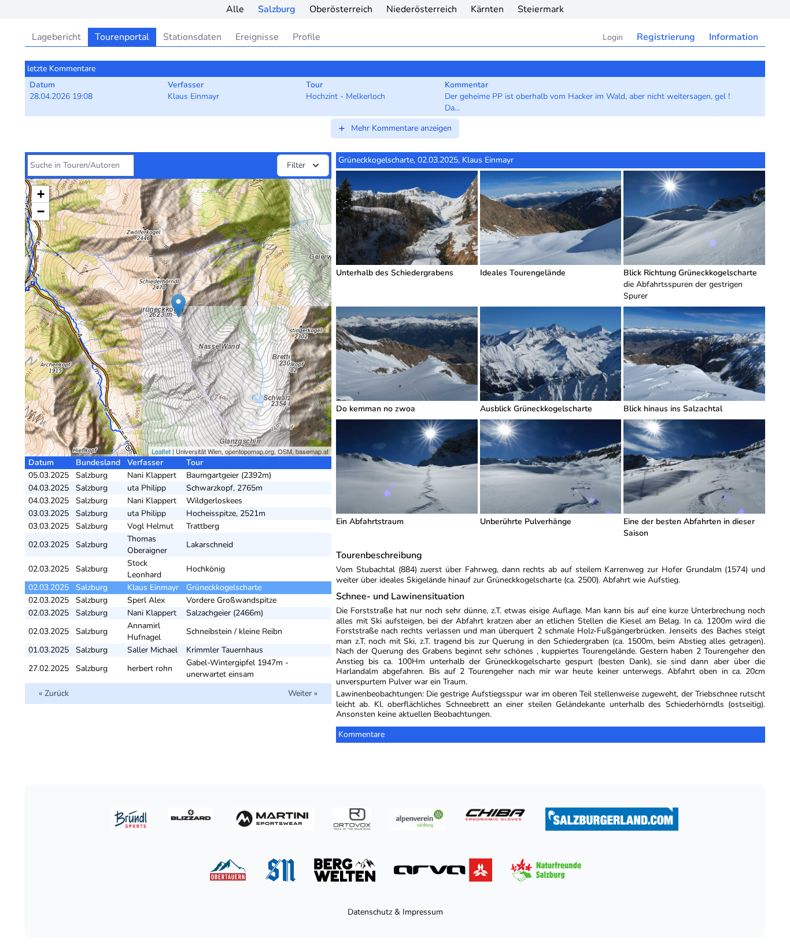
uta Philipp (146, 487)
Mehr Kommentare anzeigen (401, 128)
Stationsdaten (192, 37)
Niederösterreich (421, 9)
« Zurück (54, 693)
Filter (296, 165)
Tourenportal (122, 37)
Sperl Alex (146, 600)
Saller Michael (152, 649)
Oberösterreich (340, 9)
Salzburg (277, 9)
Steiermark (541, 9)
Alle (235, 9)
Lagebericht (56, 37)
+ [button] (41, 194)
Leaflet (161, 451)
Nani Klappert (151, 475)
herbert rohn (149, 668)
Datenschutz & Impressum (395, 911)
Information (733, 37)
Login (613, 37)
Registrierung (666, 37)
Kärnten (487, 9)
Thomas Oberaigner (147, 544)
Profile (306, 37)
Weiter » (303, 693)
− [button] (41, 211)
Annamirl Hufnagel (144, 631)
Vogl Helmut (150, 526)
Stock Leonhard (144, 569)
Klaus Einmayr (153, 587)
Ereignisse (257, 37)
